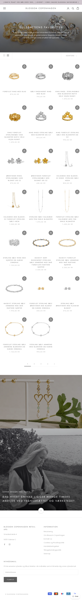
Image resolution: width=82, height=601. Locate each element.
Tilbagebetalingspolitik (52, 550)
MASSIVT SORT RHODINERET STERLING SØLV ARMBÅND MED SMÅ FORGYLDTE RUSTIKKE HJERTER (41, 262)
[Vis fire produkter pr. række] (8, 55)
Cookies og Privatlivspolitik (54, 542)
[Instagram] (9, 544)
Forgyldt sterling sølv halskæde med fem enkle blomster (67, 219)
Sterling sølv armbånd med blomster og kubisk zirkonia (41, 347)
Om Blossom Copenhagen (54, 535)
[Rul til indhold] (41, 510)
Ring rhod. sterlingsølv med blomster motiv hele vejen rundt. (67, 94)
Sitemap (47, 553)
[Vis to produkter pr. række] (4, 55)
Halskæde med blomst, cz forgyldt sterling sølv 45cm (14, 219)
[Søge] (73, 8)
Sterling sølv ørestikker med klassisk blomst (67, 305)
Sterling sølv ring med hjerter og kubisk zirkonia (14, 260)
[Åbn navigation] (4, 8)
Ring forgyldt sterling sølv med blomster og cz (67, 135)
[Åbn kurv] (78, 8)
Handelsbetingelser (51, 546)
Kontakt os (48, 539)
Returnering (48, 531)
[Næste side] (54, 363)
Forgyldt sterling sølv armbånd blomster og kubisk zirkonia (14, 347)
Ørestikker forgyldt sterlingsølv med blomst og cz (41, 178)
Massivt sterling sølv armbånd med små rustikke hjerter (14, 305)
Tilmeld (10, 580)
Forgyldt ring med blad (14, 92)
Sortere (70, 56)
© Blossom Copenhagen (16, 594)
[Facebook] (4, 544)
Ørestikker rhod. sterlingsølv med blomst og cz (14, 178)
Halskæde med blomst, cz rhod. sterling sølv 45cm (67, 178)
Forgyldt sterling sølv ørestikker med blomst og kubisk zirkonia (41, 305)
